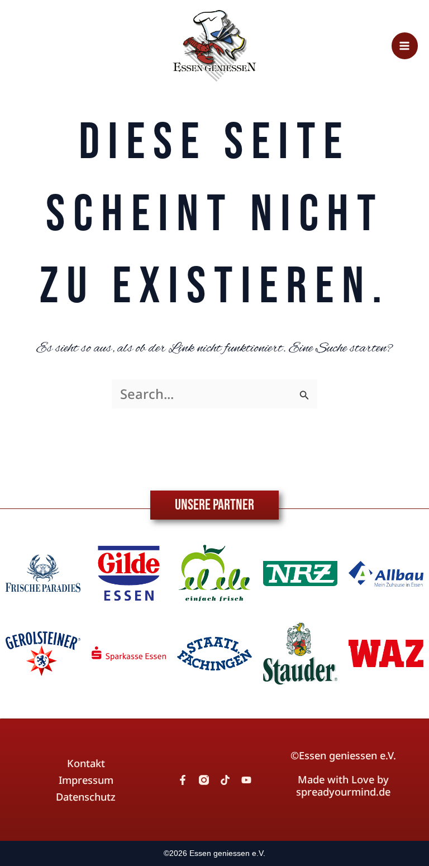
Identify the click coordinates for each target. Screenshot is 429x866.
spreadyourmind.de (343, 791)
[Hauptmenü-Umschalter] (405, 45)
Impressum (86, 780)
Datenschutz (86, 796)
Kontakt (86, 763)
